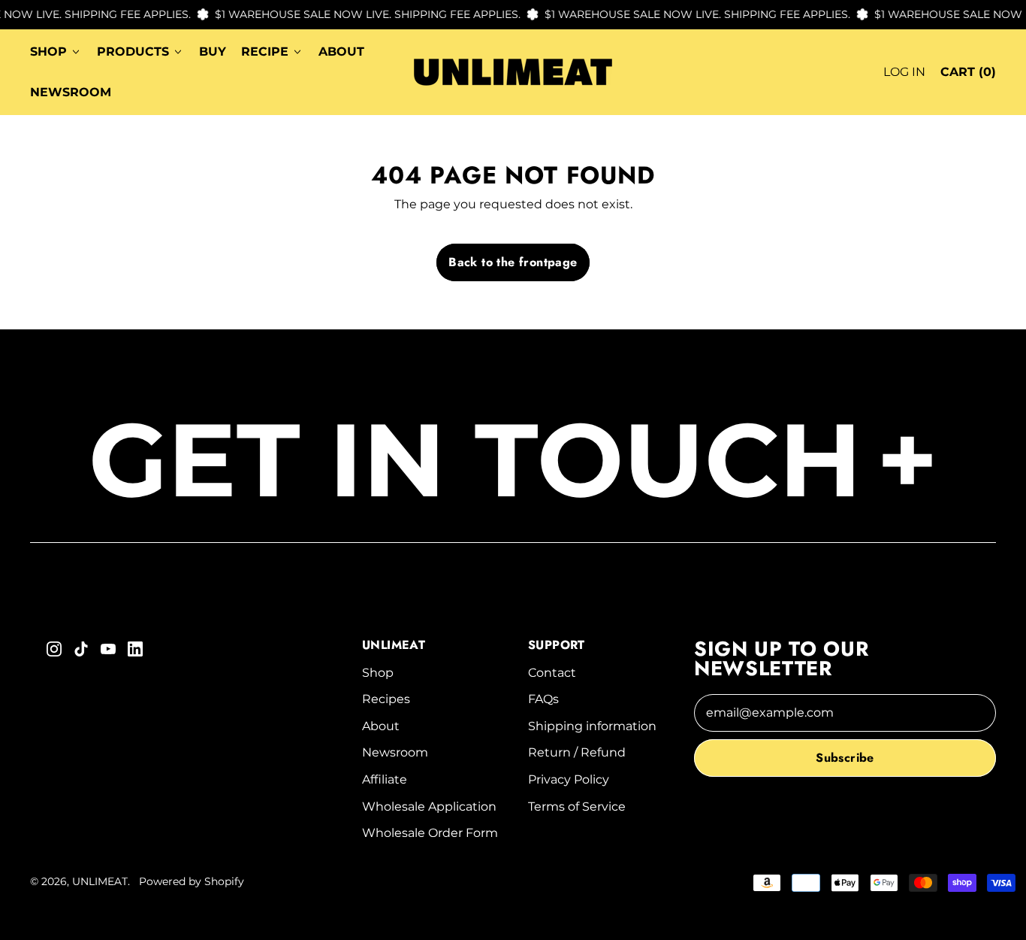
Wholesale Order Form (430, 833)
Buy (212, 51)
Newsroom (70, 92)
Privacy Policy (568, 779)
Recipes (386, 699)
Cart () (968, 76)
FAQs (543, 699)
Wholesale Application (429, 806)
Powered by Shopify (191, 881)
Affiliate (384, 779)
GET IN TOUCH (513, 459)
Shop (378, 673)
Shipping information (592, 726)
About (341, 51)
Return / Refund (577, 752)
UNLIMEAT (100, 881)
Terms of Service (577, 806)
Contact (552, 673)
